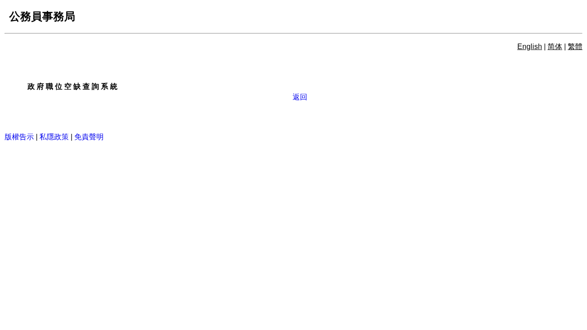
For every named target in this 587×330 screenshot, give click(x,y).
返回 (301, 97)
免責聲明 (89, 137)
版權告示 (19, 137)
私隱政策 (54, 137)
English (529, 46)
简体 (555, 46)
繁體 (575, 46)
